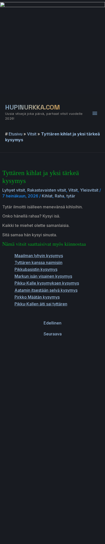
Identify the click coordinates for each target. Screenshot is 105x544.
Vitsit (31, 133)
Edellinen (52, 323)
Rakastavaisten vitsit (46, 190)
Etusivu (15, 133)
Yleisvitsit (89, 190)
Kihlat (47, 195)
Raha (59, 195)
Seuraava (53, 334)
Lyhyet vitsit (13, 190)
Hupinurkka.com (32, 107)
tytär (71, 195)
